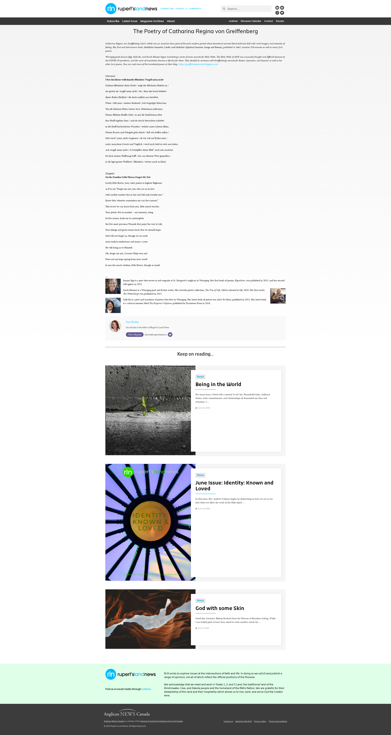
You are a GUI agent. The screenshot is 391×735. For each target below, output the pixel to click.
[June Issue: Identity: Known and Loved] (150, 579)
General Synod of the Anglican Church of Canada (162, 721)
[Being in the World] (150, 454)
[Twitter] (282, 13)
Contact (268, 21)
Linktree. (146, 689)
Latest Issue (129, 21)
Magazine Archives (152, 21)
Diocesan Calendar (251, 21)
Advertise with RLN (243, 721)
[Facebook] (282, 8)
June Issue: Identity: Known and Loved (235, 486)
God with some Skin (220, 609)
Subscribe (113, 21)
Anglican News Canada (114, 721)
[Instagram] (277, 13)
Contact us (228, 721)
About (171, 21)
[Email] (170, 334)
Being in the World (218, 385)
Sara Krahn (132, 322)
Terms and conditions (278, 721)
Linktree (233, 21)
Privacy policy (260, 721)
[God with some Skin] (150, 648)
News (200, 376)
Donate (280, 21)
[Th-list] (277, 8)
